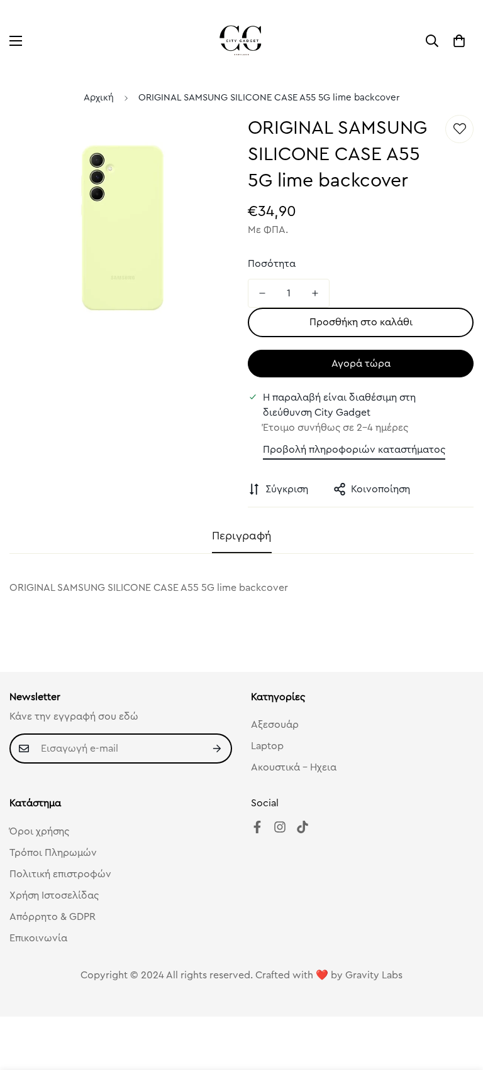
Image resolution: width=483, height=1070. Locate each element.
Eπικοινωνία (38, 938)
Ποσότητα (272, 264)
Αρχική (99, 97)
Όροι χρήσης (39, 831)
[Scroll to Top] (458, 1001)
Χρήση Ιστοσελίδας (54, 895)
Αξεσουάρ (275, 725)
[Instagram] (280, 827)
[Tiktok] (302, 827)
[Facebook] (257, 827)
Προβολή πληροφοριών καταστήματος (354, 450)
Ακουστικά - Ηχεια (293, 767)
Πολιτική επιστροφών (60, 874)
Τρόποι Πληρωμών (53, 853)
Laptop (267, 746)
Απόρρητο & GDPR (52, 917)
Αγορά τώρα (361, 364)
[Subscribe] (217, 748)
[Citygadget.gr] (241, 41)
